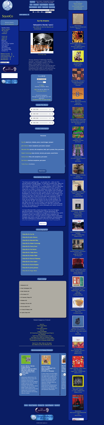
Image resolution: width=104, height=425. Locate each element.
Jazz (42, 327)
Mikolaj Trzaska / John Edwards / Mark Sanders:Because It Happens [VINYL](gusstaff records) (78, 46)
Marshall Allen (25, 149)
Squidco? (51, 4)
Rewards (4, 40)
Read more (42, 171)
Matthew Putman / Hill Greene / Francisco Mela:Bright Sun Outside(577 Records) (78, 253)
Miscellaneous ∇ (6, 59)
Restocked (45, 7)
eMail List (4, 39)
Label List (4, 37)
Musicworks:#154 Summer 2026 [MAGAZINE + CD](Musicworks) (78, 413)
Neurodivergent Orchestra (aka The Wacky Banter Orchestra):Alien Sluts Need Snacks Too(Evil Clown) (78, 122)
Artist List (4, 36)
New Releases (33, 7)
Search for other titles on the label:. (42, 343)
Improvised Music (42, 325)
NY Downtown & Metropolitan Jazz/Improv (42, 333)
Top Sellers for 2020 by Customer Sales (42, 337)
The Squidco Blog (6, 49)
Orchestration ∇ (6, 58)
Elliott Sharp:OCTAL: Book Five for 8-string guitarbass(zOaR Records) (78, 102)
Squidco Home (6, 27)
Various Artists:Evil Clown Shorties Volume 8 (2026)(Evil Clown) (78, 159)
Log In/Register (44, 4)
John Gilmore (25, 146)
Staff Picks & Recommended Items (41, 336)
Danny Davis (24, 156)
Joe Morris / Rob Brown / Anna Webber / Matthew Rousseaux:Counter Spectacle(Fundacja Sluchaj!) (78, 271)
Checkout (4, 33)
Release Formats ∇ (6, 53)
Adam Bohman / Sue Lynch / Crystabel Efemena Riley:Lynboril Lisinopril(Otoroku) (78, 83)
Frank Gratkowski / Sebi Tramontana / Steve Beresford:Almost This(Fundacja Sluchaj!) (78, 311)
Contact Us (4, 50)
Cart (31, 4)
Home (26, 405)
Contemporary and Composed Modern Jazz (42, 340)
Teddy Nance (25, 164)
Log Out (5, 32)
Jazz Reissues (42, 334)
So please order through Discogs (42, 99)
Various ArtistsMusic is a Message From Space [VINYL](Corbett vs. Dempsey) (48, 369)
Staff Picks (5, 42)
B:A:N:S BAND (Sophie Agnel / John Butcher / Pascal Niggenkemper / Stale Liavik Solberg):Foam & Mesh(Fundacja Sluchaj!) (78, 291)
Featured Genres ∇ (6, 55)
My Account (5, 30)
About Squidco (6, 29)
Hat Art (42, 324)
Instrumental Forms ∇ (7, 56)
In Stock (41, 85)
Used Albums (5, 45)
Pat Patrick (24, 160)
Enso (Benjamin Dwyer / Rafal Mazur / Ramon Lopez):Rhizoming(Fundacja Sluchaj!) (78, 194)
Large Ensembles (42, 331)
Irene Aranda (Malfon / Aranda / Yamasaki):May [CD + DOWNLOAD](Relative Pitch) (78, 234)
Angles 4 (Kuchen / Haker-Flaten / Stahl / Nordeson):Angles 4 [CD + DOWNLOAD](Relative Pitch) (78, 370)
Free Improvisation (42, 328)
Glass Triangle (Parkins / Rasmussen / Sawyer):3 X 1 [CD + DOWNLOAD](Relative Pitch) (78, 390)
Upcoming (52, 7)
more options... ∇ (24, 14)
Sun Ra (23, 142)
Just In (39, 7)
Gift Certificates (6, 48)
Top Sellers (5, 46)
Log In (36, 89)
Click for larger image (42, 54)
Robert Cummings (26, 153)
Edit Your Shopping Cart (9, 24)
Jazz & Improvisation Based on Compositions (42, 338)
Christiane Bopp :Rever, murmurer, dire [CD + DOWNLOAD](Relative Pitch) (78, 351)
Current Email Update (7, 43)
